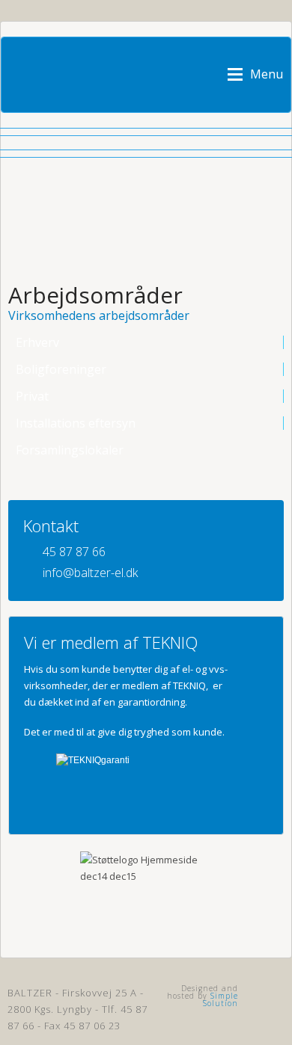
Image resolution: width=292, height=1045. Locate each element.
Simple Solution (220, 999)
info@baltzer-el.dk (90, 572)
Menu (266, 73)
